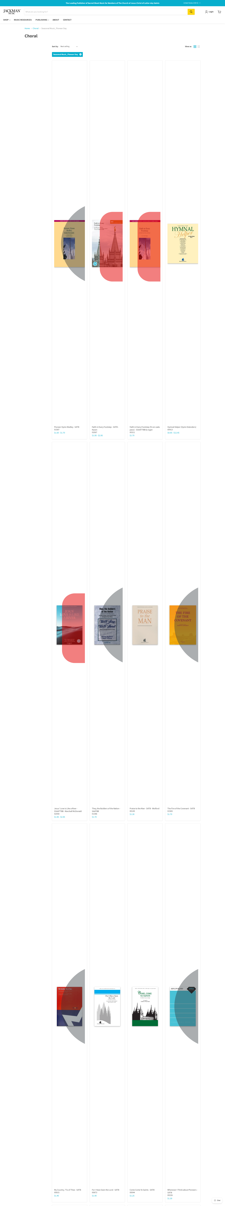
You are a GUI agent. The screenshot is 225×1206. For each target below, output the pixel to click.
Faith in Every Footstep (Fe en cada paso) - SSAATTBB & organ (145, 428)
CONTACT (67, 19)
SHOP (6, 19)
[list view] (198, 46)
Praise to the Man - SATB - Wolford (144, 808)
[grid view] (195, 46)
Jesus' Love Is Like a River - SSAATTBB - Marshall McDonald (68, 810)
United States (190, 3)
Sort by (55, 46)
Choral (36, 28)
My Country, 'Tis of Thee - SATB (67, 1189)
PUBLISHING (42, 19)
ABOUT (56, 19)
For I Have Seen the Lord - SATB (105, 1189)
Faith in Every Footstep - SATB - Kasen (105, 428)
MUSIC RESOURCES (23, 19)
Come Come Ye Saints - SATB (142, 1189)
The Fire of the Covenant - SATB (181, 808)
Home (27, 28)
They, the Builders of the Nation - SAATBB (106, 810)
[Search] (191, 12)
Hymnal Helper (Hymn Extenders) (181, 427)
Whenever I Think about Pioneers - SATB (182, 1191)
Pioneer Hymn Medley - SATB (66, 427)
